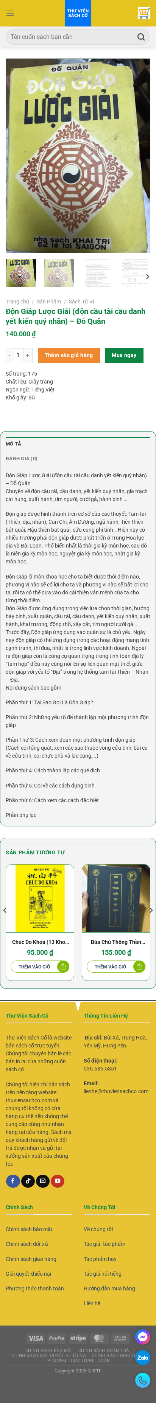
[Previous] (18, 155)
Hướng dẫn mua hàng (109, 1288)
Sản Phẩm (49, 302)
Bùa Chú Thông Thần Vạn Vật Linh (116, 943)
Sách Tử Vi (81, 302)
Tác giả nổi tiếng (103, 1274)
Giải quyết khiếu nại (28, 1274)
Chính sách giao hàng (31, 1259)
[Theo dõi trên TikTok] (28, 1181)
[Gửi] (141, 37)
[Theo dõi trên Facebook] (13, 1181)
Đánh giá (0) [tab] (21, 458)
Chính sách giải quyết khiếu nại (49, 1355)
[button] (40, 967)
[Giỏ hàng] (144, 13)
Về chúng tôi (98, 1229)
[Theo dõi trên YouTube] (57, 1181)
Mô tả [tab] (13, 444)
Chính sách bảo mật (29, 1229)
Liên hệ (92, 1303)
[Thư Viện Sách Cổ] (78, 13)
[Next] (138, 155)
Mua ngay (124, 355)
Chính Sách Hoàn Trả (103, 1350)
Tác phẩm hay (100, 1259)
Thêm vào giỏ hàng (69, 355)
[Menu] (10, 13)
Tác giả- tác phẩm (104, 1244)
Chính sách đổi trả (27, 1244)
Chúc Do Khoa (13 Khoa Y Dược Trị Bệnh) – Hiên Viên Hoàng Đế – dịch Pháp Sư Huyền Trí (40, 943)
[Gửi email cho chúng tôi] (43, 1181)
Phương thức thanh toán (35, 1288)
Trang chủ (17, 302)
